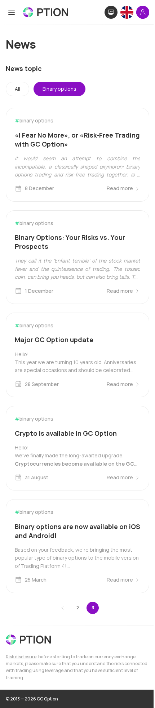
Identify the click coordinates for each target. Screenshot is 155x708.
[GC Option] (28, 640)
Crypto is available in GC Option (66, 433)
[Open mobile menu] (11, 12)
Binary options (59, 88)
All (17, 88)
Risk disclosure (21, 657)
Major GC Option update (54, 339)
